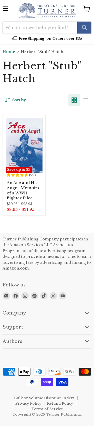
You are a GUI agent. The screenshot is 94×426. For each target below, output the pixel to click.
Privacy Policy (28, 403)
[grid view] (74, 100)
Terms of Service (47, 409)
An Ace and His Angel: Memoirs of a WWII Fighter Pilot (23, 190)
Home (9, 51)
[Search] (84, 28)
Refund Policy (60, 403)
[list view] (85, 100)
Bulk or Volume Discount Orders (44, 398)
